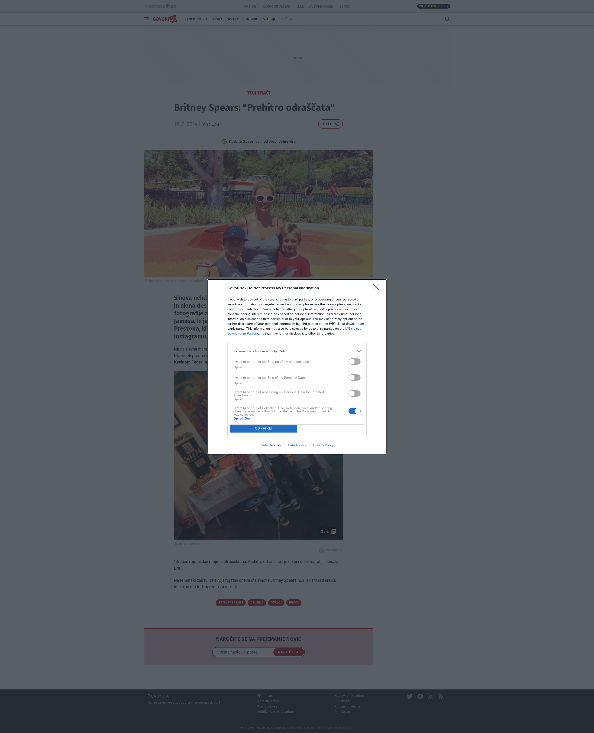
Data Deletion (271, 445)
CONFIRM (263, 428)
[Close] (377, 288)
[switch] (355, 361)
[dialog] (297, 366)
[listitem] (297, 351)
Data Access (297, 445)
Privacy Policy (323, 445)
